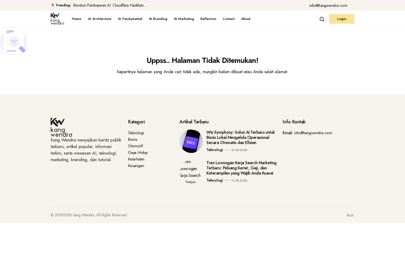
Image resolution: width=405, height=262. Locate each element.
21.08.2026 (239, 180)
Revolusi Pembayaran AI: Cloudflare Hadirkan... (110, 5)
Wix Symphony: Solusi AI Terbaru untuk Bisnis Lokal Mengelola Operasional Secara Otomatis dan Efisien (240, 137)
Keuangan (136, 165)
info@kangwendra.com (328, 5)
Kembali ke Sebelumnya (24, 89)
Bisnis (132, 139)
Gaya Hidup (138, 152)
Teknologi (136, 133)
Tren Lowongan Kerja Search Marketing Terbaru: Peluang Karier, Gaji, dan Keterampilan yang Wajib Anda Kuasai (241, 168)
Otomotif (135, 146)
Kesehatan (136, 159)
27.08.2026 (239, 150)
